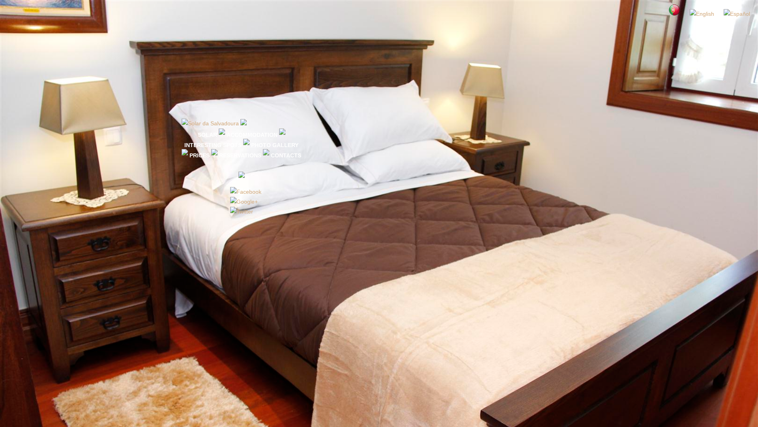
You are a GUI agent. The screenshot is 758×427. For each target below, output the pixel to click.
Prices (200, 155)
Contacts (286, 155)
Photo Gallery (274, 145)
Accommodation (252, 135)
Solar (207, 135)
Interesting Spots (213, 145)
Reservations (240, 155)
